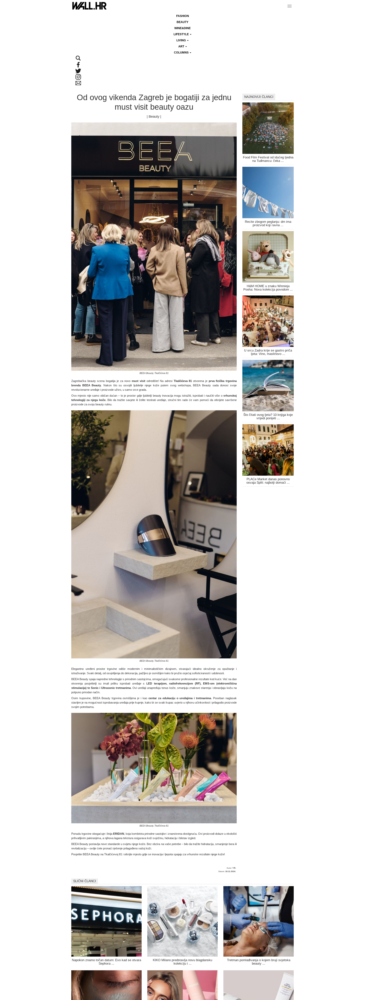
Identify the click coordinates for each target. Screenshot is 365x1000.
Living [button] (181, 40)
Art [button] (181, 46)
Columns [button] (181, 52)
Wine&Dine (182, 28)
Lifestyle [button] (182, 34)
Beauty (182, 22)
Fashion (182, 16)
